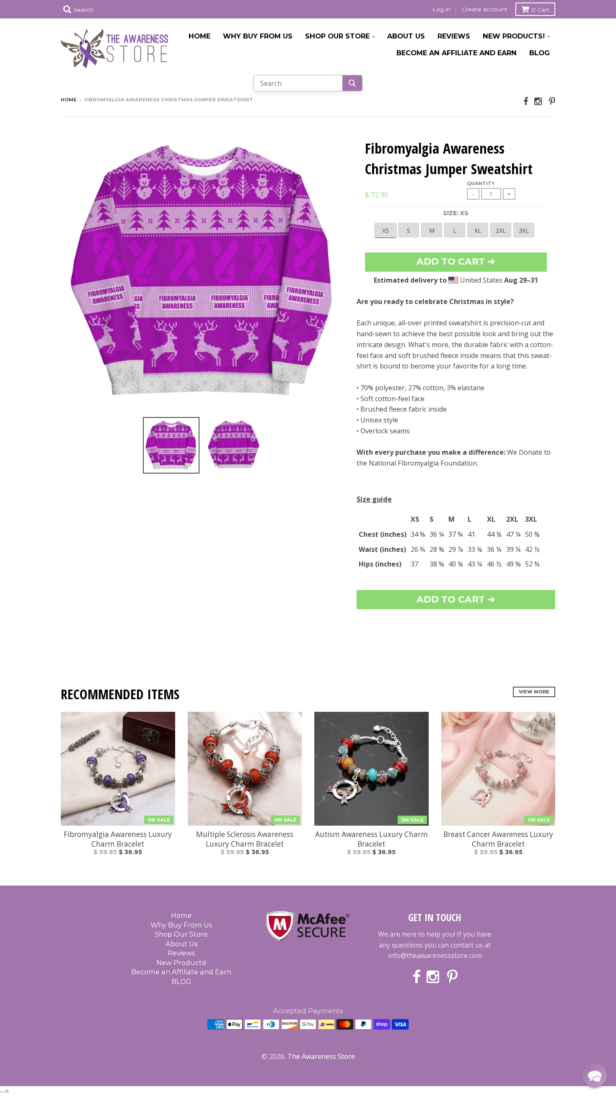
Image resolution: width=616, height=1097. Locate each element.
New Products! (514, 36)
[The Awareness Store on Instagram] (538, 101)
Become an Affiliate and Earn (456, 53)
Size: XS (455, 213)
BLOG (539, 53)
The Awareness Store (321, 1056)
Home (199, 36)
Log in (441, 9)
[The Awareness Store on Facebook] (525, 101)
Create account (484, 9)
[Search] (352, 83)
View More (534, 692)
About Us (406, 36)
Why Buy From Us (257, 36)
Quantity (481, 183)
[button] (594, 1076)
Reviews (453, 36)
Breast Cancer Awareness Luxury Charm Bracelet (498, 839)
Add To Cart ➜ (456, 599)
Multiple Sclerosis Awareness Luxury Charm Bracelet (244, 839)
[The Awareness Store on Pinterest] (552, 101)
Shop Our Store (337, 36)
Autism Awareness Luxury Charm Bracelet (371, 839)
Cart (540, 9)
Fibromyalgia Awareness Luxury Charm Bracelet (118, 839)
